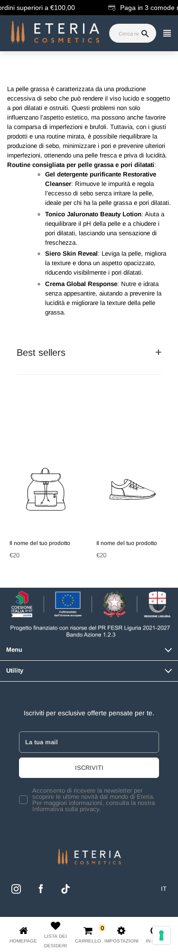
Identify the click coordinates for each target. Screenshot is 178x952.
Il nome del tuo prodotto (39, 543)
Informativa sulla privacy (65, 809)
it (164, 888)
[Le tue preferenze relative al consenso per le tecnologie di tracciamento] (161, 935)
